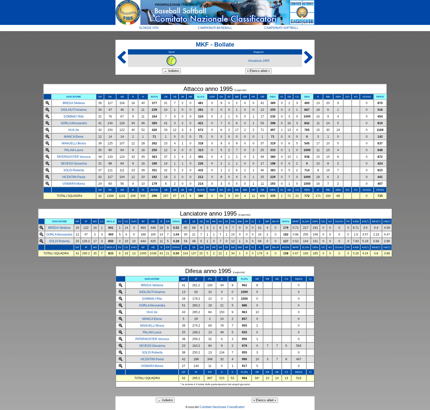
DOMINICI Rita (74, 116)
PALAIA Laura (73, 150)
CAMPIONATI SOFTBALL (281, 28)
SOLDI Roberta (73, 170)
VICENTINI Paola (73, 177)
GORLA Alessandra (74, 123)
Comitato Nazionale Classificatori (222, 407)
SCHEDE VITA (149, 28)
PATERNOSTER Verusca (74, 157)
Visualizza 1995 (258, 60)
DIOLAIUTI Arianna (74, 110)
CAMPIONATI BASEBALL (215, 28)
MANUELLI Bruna (74, 143)
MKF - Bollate (215, 44)
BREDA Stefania (74, 103)
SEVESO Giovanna (74, 163)
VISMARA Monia (73, 183)
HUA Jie (73, 130)
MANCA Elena (73, 136)
